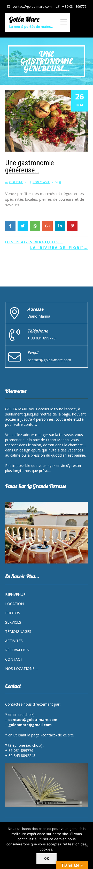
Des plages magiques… (34, 241)
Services (13, 622)
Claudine (16, 182)
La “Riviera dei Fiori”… (59, 247)
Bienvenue (15, 594)
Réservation (17, 650)
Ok (46, 858)
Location (14, 603)
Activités (14, 640)
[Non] (86, 845)
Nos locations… (21, 668)
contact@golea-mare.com (32, 6)
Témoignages (18, 631)
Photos (12, 613)
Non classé (41, 182)
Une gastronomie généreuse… (29, 166)
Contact (13, 659)
